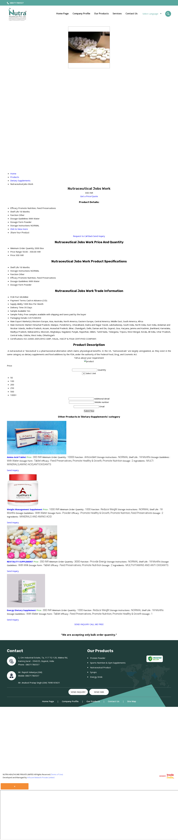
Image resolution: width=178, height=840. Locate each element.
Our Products (101, 13)
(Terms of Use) (57, 774)
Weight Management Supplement (24, 509)
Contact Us (132, 13)
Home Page (62, 13)
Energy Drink (96, 677)
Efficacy (14, 277)
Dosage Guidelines (19, 281)
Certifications (16, 338)
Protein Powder (97, 658)
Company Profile (81, 13)
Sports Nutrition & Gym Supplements (108, 662)
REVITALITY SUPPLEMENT (20, 561)
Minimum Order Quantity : (58, 457)
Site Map (131, 701)
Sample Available (18, 310)
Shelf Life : (140, 457)
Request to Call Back (83, 236)
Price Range (16, 251)
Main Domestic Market (21, 324)
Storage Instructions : (112, 457)
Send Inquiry (99, 236)
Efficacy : (81, 460)
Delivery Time (17, 307)
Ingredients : (29, 516)
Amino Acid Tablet (16, 457)
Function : (86, 457)
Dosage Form (16, 284)
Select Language (150, 13)
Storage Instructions (20, 270)
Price (12, 255)
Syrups (93, 672)
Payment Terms (18, 300)
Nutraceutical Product (100, 667)
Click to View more (19, 229)
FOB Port (14, 297)
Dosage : (128, 460)
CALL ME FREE (97, 624)
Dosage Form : (30, 460)
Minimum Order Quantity (22, 248)
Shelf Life (14, 267)
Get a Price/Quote (89, 196)
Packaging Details (18, 317)
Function (14, 274)
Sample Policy (16, 314)
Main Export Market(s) (21, 321)
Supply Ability (16, 304)
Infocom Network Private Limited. (41, 777)
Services (117, 13)
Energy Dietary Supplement (21, 610)
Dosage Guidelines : (31, 513)
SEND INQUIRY (81, 624)
